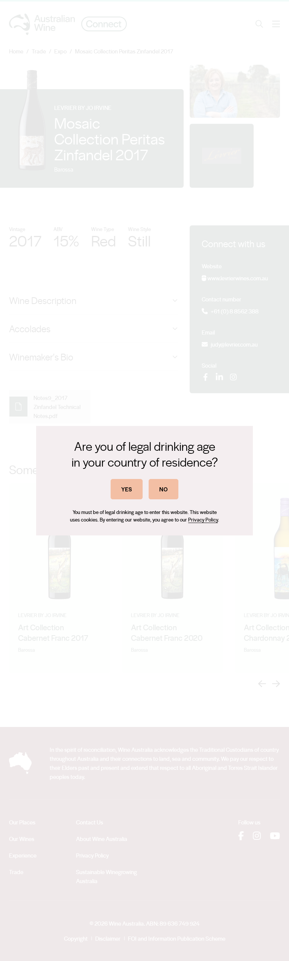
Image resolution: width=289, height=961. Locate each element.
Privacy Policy (203, 519)
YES (126, 489)
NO (163, 489)
